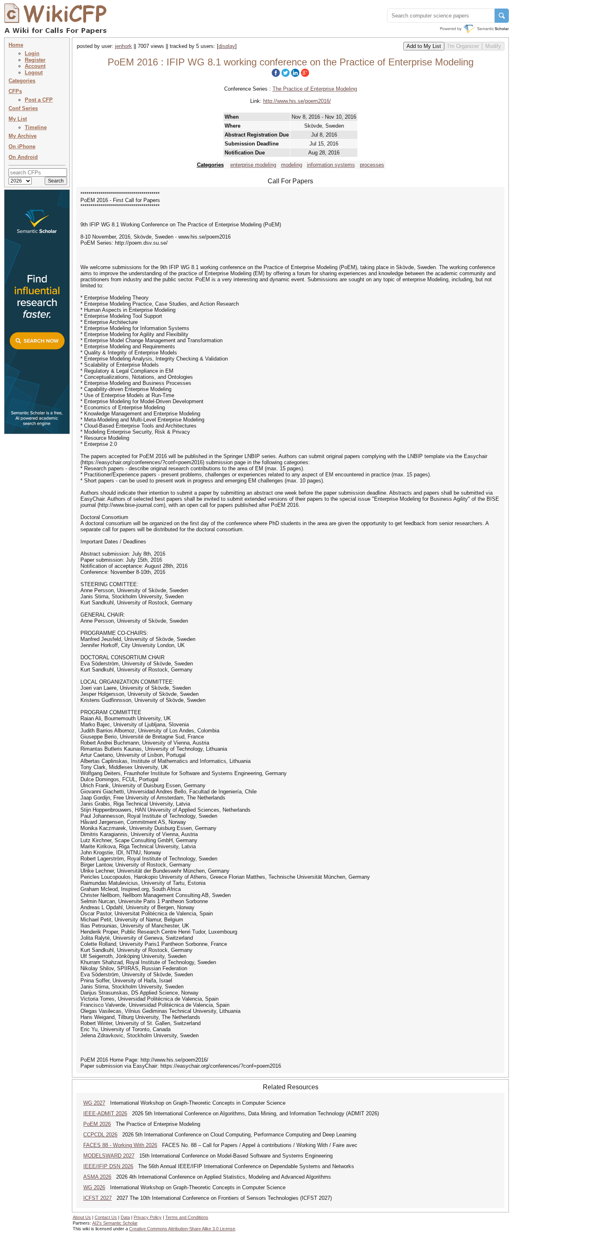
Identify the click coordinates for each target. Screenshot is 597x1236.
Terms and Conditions (186, 1217)
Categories (22, 81)
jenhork (123, 46)
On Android (23, 157)
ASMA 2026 (97, 1177)
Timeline (36, 127)
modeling (291, 165)
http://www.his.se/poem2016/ (297, 101)
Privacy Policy (148, 1217)
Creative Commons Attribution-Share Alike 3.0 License (182, 1228)
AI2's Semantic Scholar (115, 1223)
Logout (34, 73)
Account (35, 66)
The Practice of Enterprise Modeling (315, 89)
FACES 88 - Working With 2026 (120, 1145)
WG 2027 (94, 1103)
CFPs (15, 91)
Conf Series (23, 108)
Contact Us (106, 1217)
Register (35, 60)
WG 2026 (94, 1187)
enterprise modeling (253, 165)
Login (32, 53)
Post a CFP (39, 100)
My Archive (23, 136)
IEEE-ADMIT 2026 (105, 1113)
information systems (331, 165)
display (226, 46)
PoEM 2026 (97, 1124)
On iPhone (22, 146)
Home (16, 45)
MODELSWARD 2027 (108, 1156)
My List (18, 119)
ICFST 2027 (97, 1198)
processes (372, 165)
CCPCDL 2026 (100, 1135)
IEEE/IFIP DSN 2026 (108, 1166)
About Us (82, 1217)
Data (125, 1217)
